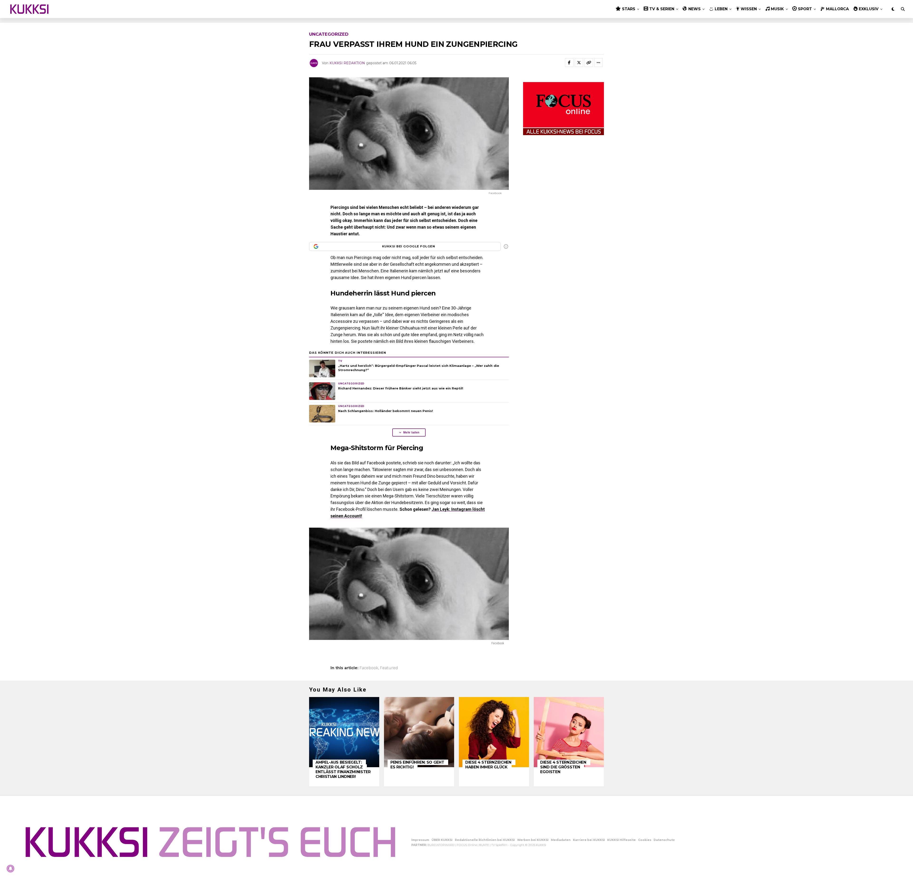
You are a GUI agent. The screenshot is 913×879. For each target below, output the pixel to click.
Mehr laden (411, 432)
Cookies (644, 840)
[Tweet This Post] (579, 62)
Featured (389, 668)
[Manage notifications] (10, 868)
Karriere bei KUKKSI (589, 840)
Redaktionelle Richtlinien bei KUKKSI (485, 840)
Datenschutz (664, 840)
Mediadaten (561, 840)
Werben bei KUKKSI (533, 840)
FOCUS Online (467, 845)
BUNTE (484, 845)
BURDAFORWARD (441, 845)
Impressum (420, 840)
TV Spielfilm (499, 845)
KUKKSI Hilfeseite (621, 840)
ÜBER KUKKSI (442, 840)
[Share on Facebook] (569, 62)
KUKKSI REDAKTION (347, 63)
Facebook (368, 668)
